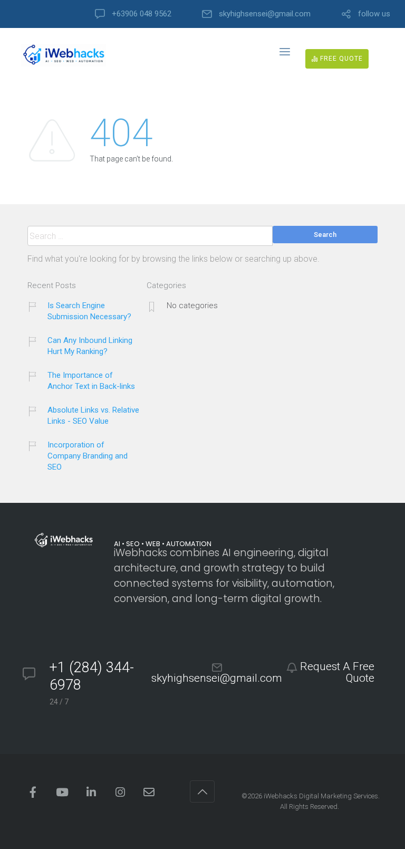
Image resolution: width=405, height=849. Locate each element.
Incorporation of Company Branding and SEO (87, 456)
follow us (374, 13)
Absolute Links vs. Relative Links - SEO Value (93, 415)
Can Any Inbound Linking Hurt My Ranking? (89, 346)
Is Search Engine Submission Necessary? (89, 311)
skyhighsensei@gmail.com (265, 13)
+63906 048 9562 (141, 13)
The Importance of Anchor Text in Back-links (91, 380)
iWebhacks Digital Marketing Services (321, 796)
